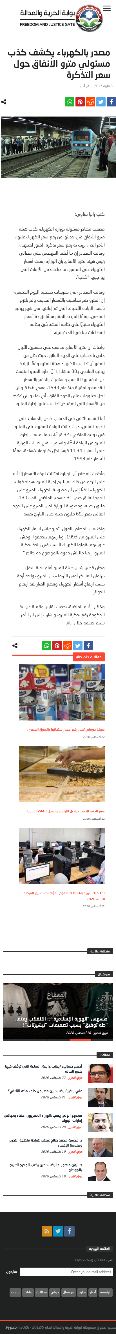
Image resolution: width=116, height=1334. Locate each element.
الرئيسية (105, 1292)
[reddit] (90, 101)
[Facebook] (69, 1231)
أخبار (82, 86)
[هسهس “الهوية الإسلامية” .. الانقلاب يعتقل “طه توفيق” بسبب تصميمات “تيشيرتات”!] (58, 1011)
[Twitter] (58, 1231)
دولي (55, 1292)
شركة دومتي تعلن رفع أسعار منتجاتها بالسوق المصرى (66, 729)
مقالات (41, 1292)
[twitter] (101, 101)
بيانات (28, 1292)
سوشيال (69, 1292)
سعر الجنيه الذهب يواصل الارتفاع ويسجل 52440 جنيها (66, 811)
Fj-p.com (12, 1327)
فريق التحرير (100, 1033)
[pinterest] (80, 101)
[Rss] (47, 1231)
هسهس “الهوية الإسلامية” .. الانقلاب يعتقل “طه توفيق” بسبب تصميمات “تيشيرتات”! (61, 1021)
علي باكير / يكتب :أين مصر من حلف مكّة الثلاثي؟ (45, 1091)
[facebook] (111, 101)
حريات (15, 1292)
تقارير (82, 1292)
